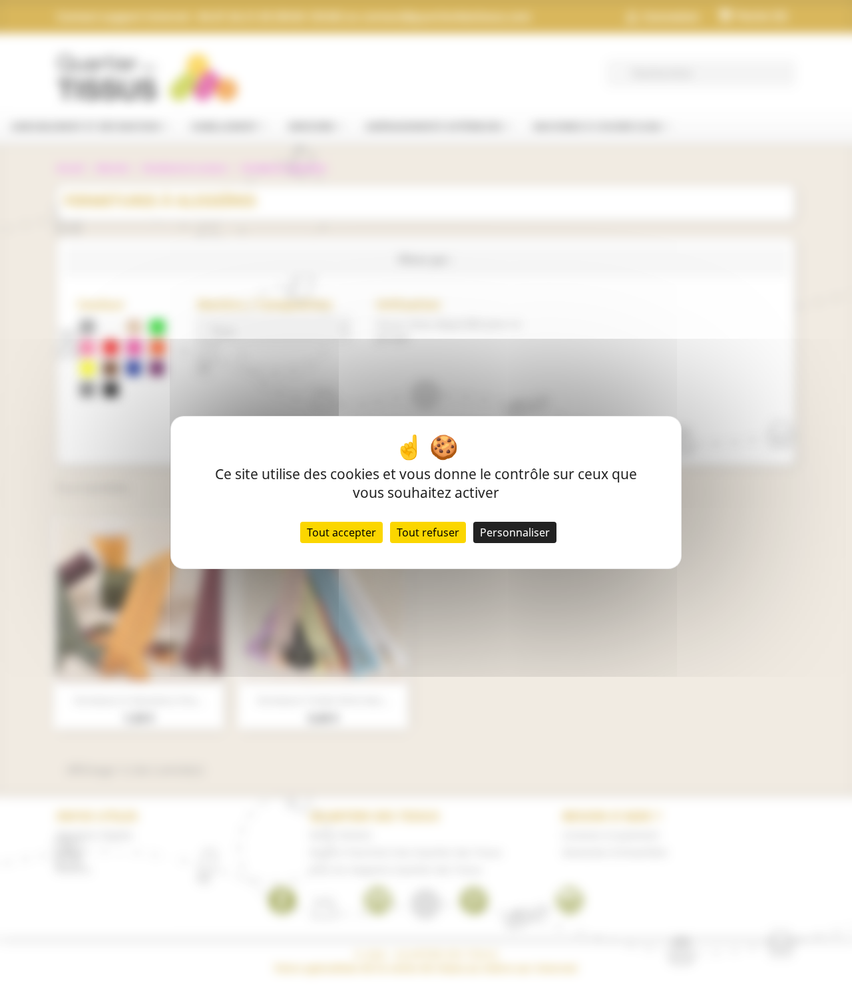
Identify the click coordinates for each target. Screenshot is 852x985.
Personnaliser (515, 532)
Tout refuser (428, 532)
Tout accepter (341, 532)
